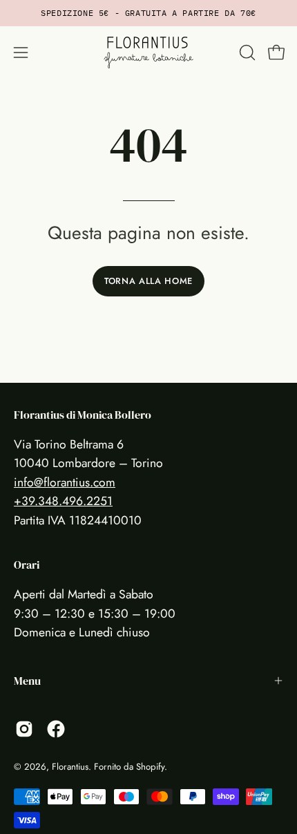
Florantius (70, 766)
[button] (246, 52)
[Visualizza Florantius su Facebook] (56, 729)
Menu (27, 680)
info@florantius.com (64, 482)
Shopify (150, 766)
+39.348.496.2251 (63, 501)
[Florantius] (148, 52)
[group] (148, 13)
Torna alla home (148, 280)
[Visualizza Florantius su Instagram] (24, 729)
